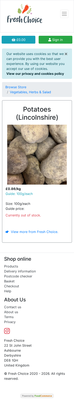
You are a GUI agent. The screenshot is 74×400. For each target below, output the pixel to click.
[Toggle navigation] (64, 14)
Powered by (37, 396)
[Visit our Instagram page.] (7, 332)
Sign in (57, 40)
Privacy (10, 322)
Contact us (12, 307)
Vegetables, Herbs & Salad (30, 92)
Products (11, 266)
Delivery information (20, 271)
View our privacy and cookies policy (35, 74)
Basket (9, 281)
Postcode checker (18, 276)
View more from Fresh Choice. (33, 232)
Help (7, 291)
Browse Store (15, 87)
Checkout (11, 286)
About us (11, 312)
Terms (9, 317)
